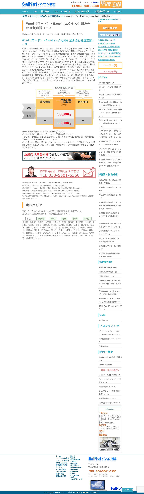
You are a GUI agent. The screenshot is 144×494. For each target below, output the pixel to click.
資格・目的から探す (110, 370)
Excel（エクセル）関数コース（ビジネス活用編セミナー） (110, 103)
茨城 (75, 218)
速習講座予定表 (102, 11)
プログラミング (76, 479)
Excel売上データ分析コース (109, 403)
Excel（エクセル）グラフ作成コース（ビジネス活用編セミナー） (110, 113)
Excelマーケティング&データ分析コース (110, 380)
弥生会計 (73, 464)
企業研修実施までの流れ (107, 40)
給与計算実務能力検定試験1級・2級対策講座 (109, 255)
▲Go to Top (127, 490)
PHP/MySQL (104, 346)
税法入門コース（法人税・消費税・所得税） (110, 181)
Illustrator (74, 469)
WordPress (103, 320)
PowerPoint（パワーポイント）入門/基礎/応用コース (109, 142)
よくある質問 (61, 469)
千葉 (53, 218)
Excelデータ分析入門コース (109, 375)
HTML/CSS (74, 466)
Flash (72, 473)
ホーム (25, 11)
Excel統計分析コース (107, 387)
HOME (24, 16)
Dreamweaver (75, 468)
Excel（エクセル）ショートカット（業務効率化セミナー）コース (110, 123)
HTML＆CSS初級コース (108, 267)
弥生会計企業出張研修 (106, 60)
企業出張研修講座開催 (110, 35)
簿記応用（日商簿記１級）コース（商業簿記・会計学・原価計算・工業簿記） (110, 205)
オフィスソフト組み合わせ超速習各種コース (46, 16)
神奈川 (41, 218)
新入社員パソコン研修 (106, 43)
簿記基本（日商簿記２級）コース (110, 196)
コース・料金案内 (40, 11)
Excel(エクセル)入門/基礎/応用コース (110, 96)
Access (73, 462)
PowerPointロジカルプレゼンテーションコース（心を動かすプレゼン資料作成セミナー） (110, 164)
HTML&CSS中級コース (108, 272)
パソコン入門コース (106, 83)
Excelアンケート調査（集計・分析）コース (110, 392)
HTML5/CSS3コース (107, 276)
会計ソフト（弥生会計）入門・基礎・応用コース (109, 240)
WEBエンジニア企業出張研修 (109, 56)
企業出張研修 (61, 476)
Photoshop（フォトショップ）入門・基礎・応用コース (110, 292)
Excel (72, 456)
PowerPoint (75, 460)
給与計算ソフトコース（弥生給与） (110, 247)
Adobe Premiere (105, 365)
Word (72, 458)
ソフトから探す (110, 71)
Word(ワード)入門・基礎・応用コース (110, 88)
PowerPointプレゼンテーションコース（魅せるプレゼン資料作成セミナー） (110, 152)
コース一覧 (110, 65)
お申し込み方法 (82, 11)
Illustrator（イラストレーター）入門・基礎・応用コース (110, 300)
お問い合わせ (110, 4)
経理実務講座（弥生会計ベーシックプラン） (110, 232)
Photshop (74, 471)
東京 (29, 218)
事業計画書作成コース (107, 398)
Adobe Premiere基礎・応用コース (110, 358)
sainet (105, 484)
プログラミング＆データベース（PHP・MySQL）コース (110, 332)
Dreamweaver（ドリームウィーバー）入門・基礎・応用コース (110, 284)
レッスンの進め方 (62, 11)
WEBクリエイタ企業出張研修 (109, 53)
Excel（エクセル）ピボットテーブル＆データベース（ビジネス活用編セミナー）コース (110, 134)
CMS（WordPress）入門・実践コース (110, 307)
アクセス (118, 11)
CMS (72, 477)
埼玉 (64, 218)
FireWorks (74, 475)
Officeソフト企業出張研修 (108, 50)
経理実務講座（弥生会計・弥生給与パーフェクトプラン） (110, 225)
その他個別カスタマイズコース (110, 340)
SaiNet (86, 492)
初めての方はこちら (80, 2)
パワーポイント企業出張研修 (109, 47)
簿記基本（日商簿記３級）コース (110, 189)
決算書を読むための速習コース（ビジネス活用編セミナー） (110, 216)
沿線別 (87, 218)
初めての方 (60, 474)
